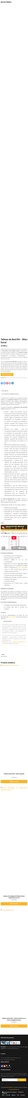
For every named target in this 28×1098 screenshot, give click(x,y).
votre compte (12, 617)
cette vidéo (21, 567)
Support (14, 1094)
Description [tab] (5, 390)
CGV (18, 1094)
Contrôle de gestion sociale (13, 377)
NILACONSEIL (6, 2)
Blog (3, 1094)
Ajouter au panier (7, 374)
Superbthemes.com (14, 1089)
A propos (23, 1094)
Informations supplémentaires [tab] (10, 394)
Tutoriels (8, 1094)
